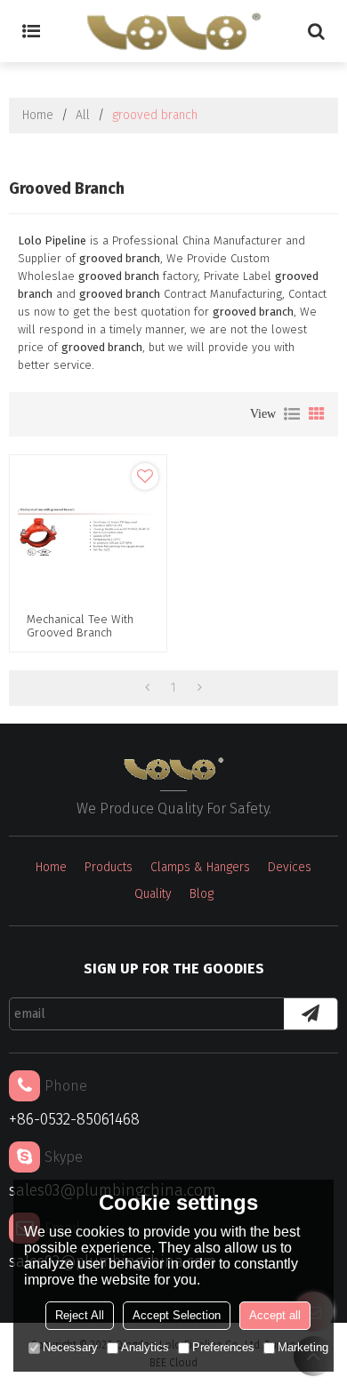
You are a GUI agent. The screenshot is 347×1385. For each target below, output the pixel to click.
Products (109, 867)
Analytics (145, 1347)
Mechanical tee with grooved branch (80, 625)
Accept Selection (177, 1315)
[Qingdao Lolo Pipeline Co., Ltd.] (173, 31)
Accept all (275, 1315)
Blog (202, 893)
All (83, 115)
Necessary (70, 1347)
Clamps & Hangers (200, 867)
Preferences (223, 1347)
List (291, 414)
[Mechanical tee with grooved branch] (88, 533)
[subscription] (310, 1013)
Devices (289, 867)
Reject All (79, 1315)
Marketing (303, 1347)
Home (37, 115)
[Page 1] (147, 688)
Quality (153, 893)
